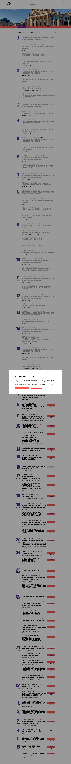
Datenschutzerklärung (19, 384)
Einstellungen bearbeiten (36, 388)
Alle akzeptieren (22, 388)
